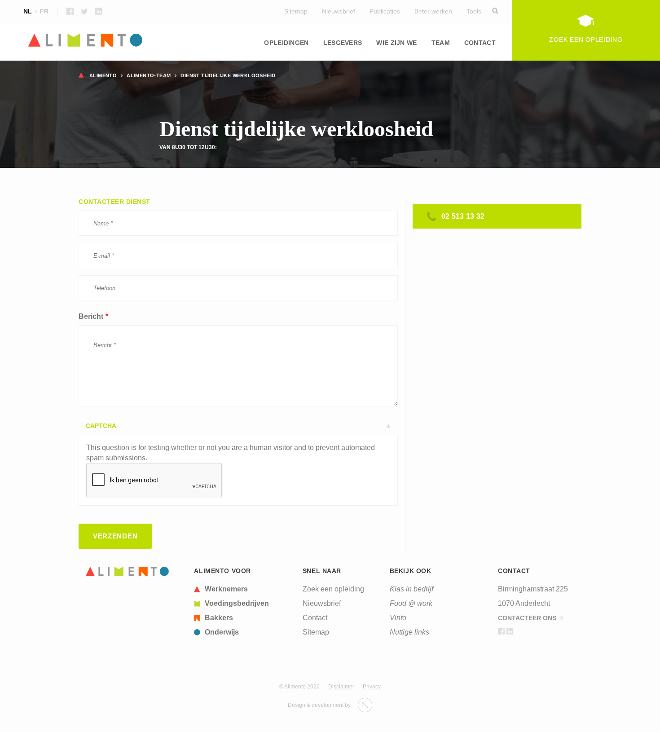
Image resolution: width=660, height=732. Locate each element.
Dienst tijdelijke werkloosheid (227, 75)
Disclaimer (341, 686)
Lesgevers (342, 42)
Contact (480, 42)
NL (27, 11)
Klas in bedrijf (411, 589)
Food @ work (411, 603)
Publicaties (385, 11)
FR (44, 11)
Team (440, 42)
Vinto (398, 618)
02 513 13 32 (463, 216)
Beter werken (433, 11)
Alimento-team (149, 75)
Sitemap (296, 11)
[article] (243, 589)
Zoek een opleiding (333, 589)
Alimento (103, 75)
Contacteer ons (527, 618)
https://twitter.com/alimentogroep (84, 11)
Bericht (91, 316)
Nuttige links (409, 632)
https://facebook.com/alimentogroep (70, 11)
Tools (473, 11)
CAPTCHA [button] (101, 425)
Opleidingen (286, 42)
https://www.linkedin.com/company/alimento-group (98, 11)
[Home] (127, 571)
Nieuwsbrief (338, 11)
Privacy (372, 686)
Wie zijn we (396, 42)
